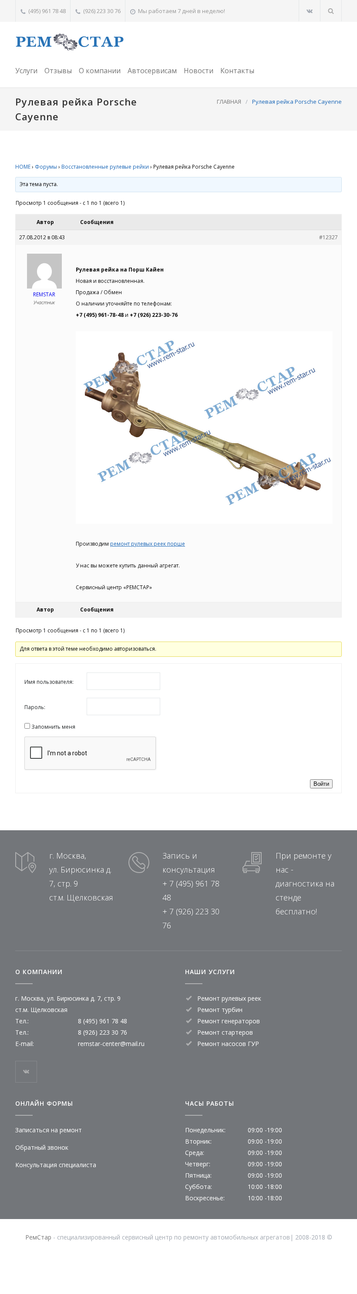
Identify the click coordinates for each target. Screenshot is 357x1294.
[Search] (331, 10)
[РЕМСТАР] (69, 42)
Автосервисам (152, 70)
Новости (198, 70)
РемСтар (38, 1237)
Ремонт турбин (219, 1009)
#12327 (328, 237)
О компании (100, 70)
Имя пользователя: (49, 682)
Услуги (26, 70)
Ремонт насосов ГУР (228, 1043)
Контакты (237, 70)
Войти (321, 784)
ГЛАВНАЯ (229, 101)
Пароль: (34, 707)
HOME (22, 166)
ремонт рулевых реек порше (147, 543)
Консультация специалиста (55, 1165)
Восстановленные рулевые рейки (105, 166)
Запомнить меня (53, 726)
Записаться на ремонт (48, 1130)
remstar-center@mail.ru (111, 1043)
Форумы (46, 166)
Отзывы (58, 70)
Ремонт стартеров (225, 1032)
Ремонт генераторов (228, 1021)
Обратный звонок (41, 1147)
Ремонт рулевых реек (229, 998)
